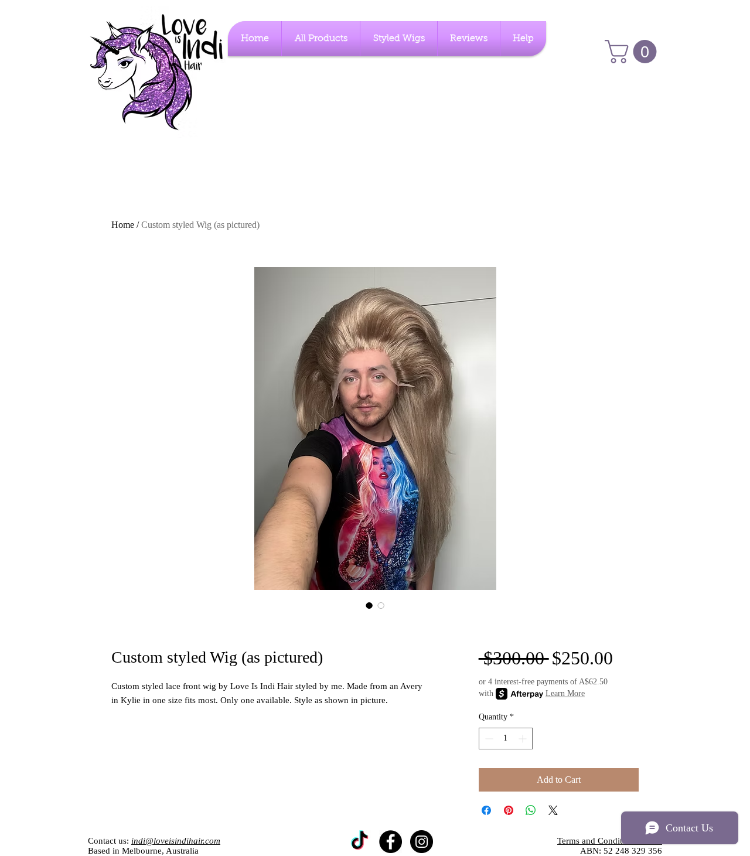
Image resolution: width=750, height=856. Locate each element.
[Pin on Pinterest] (509, 810)
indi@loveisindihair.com (175, 840)
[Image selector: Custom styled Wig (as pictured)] (369, 605)
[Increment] (523, 738)
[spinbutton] (505, 738)
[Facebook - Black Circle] (390, 841)
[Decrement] (487, 738)
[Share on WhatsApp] (531, 810)
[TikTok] (359, 841)
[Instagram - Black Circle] (421, 841)
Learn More (565, 693)
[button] (633, 51)
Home (122, 225)
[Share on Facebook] (486, 810)
